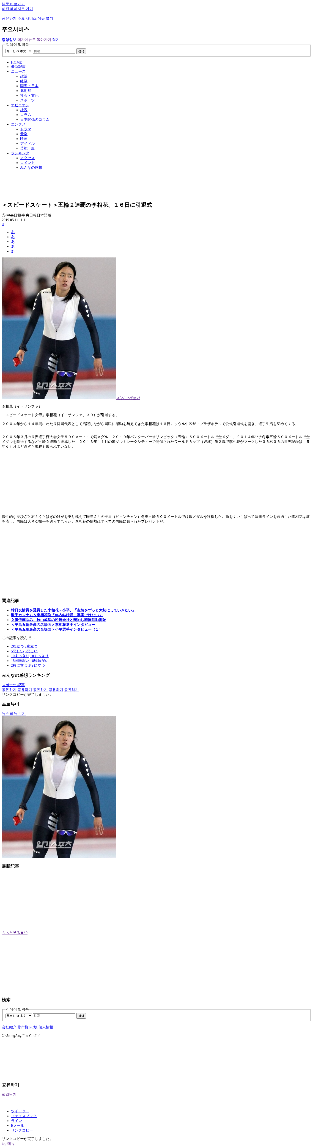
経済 (23, 81)
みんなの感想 (31, 167)
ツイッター (20, 1111)
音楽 (23, 134)
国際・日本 (29, 86)
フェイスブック (24, 1116)
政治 (23, 76)
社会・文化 (29, 95)
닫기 (56, 40)
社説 (23, 110)
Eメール (17, 1125)
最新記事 (18, 67)
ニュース (18, 71)
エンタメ (18, 124)
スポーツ (27, 100)
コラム (25, 115)
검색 (81, 51)
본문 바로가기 (13, 4)
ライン (16, 1121)
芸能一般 (27, 148)
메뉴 (11, 1143)
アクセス (27, 158)
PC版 (33, 1027)
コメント (27, 163)
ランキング (20, 153)
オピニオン (20, 105)
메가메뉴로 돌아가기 (34, 40)
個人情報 (45, 1027)
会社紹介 (9, 1027)
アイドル (27, 143)
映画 (23, 139)
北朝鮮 (25, 91)
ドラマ (25, 129)
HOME (16, 62)
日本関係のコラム (34, 119)
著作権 (22, 1027)
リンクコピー (22, 1130)
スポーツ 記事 (13, 685)
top (4, 1143)
